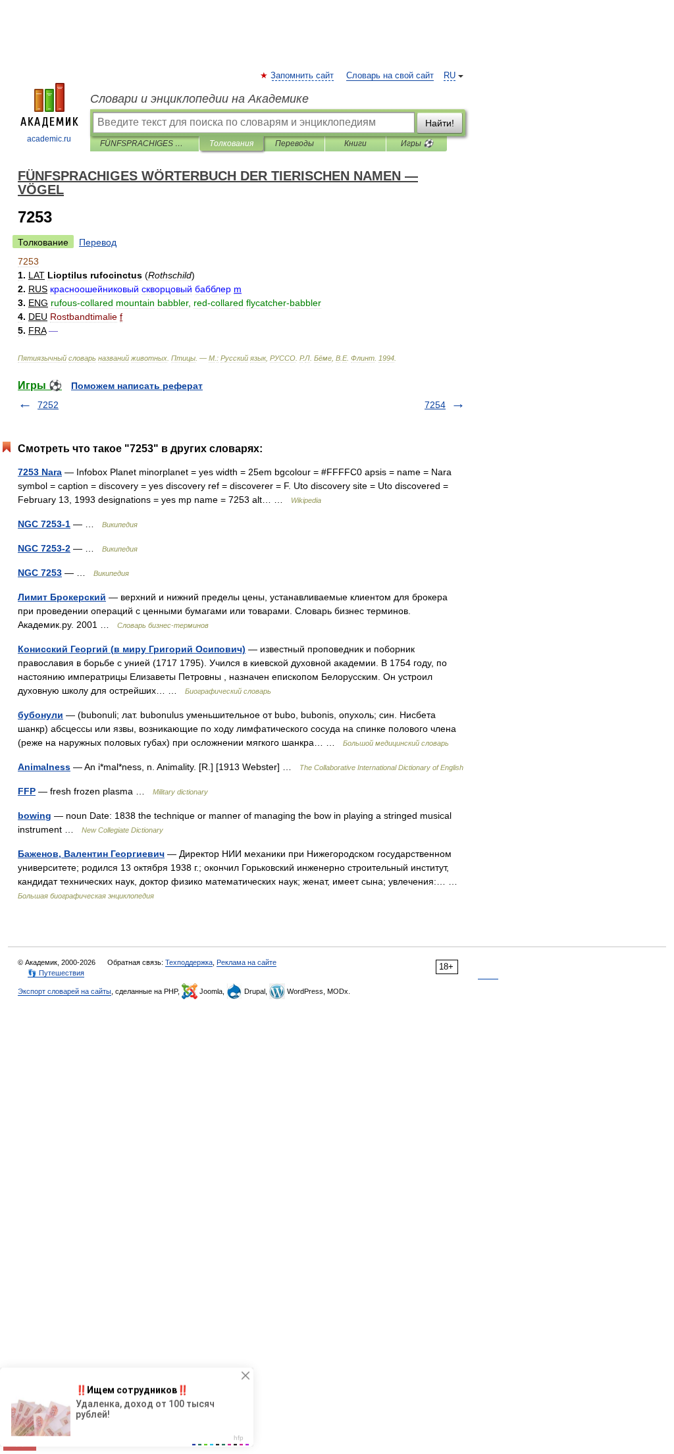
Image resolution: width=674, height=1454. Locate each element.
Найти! (439, 123)
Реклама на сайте (246, 962)
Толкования (231, 143)
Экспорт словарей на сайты (64, 991)
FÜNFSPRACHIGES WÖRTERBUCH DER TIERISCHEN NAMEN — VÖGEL (144, 143)
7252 (48, 405)
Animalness (44, 767)
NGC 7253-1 (44, 524)
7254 (435, 405)
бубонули (40, 715)
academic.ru (49, 138)
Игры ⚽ (417, 143)
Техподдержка (189, 962)
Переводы (294, 143)
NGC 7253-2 (44, 548)
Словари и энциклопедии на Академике (199, 98)
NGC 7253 (40, 572)
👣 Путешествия (56, 973)
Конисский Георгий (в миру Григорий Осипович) (132, 649)
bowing (34, 815)
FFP (27, 791)
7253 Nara (40, 472)
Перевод (98, 242)
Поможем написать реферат (137, 385)
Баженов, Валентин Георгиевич (91, 853)
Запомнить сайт (303, 75)
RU (449, 75)
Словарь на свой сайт (390, 75)
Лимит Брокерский (62, 597)
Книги (355, 143)
